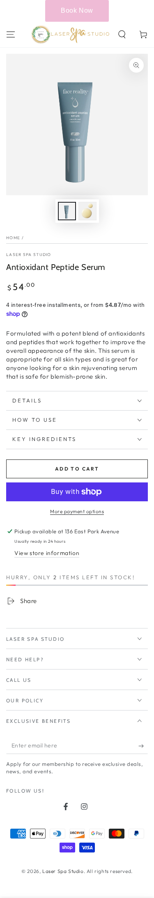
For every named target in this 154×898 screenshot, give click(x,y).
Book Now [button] (77, 10)
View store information (46, 553)
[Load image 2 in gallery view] (87, 211)
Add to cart (77, 469)
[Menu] (10, 34)
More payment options (77, 511)
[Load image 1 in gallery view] (67, 211)
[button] (122, 34)
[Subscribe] (143, 746)
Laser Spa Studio (28, 254)
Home (13, 237)
